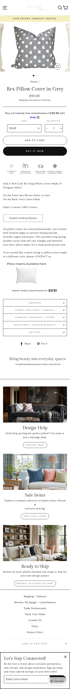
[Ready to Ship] (35, 543)
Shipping (23, 100)
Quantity (53, 121)
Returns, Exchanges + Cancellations (35, 602)
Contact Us (34, 620)
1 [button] (34, 76)
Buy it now (35, 151)
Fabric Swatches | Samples (35, 310)
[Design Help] (35, 404)
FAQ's (35, 626)
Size (24, 121)
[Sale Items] (35, 472)
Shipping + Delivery (35, 596)
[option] (35, 18)
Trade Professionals (35, 608)
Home (34, 81)
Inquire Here (35, 445)
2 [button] (37, 76)
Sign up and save (35, 644)
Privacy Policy (35, 632)
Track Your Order (35, 614)
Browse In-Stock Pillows (35, 583)
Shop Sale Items (35, 516)
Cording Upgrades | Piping (35, 317)
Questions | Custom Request (35, 325)
